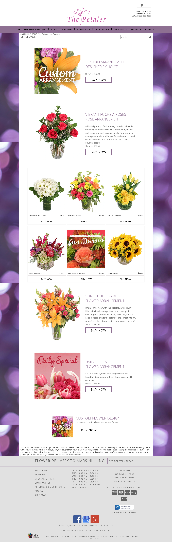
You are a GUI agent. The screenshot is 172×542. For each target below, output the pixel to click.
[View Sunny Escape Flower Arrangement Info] (125, 249)
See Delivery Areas (121, 461)
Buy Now (98, 80)
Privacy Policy (109, 536)
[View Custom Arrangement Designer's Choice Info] (59, 71)
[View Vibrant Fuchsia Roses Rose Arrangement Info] (59, 133)
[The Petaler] (86, 14)
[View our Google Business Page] (86, 522)
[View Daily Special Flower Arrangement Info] (59, 375)
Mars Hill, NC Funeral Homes (73, 526)
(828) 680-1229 (144, 16)
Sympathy (82, 29)
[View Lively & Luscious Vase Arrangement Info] (47, 249)
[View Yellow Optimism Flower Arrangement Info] (125, 191)
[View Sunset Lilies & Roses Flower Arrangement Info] (59, 313)
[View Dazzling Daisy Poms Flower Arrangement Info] (47, 191)
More (148, 29)
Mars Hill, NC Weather (72, 530)
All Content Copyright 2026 (61, 536)
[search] (150, 37)
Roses (54, 29)
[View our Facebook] (77, 522)
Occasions (101, 29)
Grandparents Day (35, 29)
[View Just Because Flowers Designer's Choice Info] (86, 249)
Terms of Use (94, 538)
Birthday (66, 29)
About (135, 29)
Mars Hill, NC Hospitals (101, 526)
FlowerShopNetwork (88, 536)
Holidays (119, 29)
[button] (144, 5)
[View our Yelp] (95, 522)
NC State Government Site (98, 530)
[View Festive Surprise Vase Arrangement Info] (86, 191)
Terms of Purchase (129, 536)
